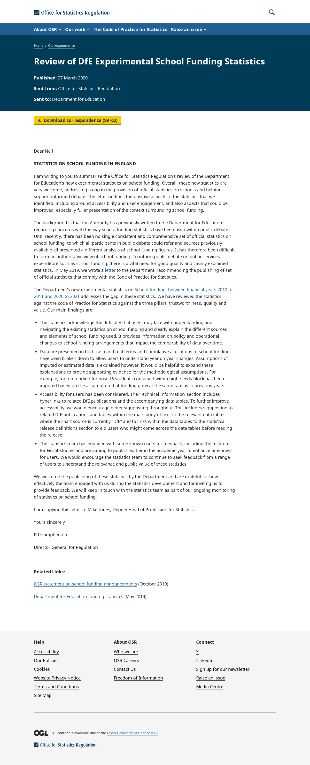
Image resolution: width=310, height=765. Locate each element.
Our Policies (46, 660)
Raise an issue (210, 678)
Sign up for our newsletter (222, 669)
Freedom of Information (138, 678)
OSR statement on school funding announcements (85, 584)
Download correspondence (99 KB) (79, 120)
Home (38, 45)
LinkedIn (205, 660)
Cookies (42, 669)
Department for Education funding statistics (78, 596)
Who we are (126, 652)
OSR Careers (126, 660)
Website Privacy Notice (57, 678)
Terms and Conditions (56, 686)
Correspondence (61, 45)
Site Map (43, 695)
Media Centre (209, 686)
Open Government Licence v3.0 (132, 733)
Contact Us (125, 669)
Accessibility (46, 652)
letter (110, 270)
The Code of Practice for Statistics (130, 29)
